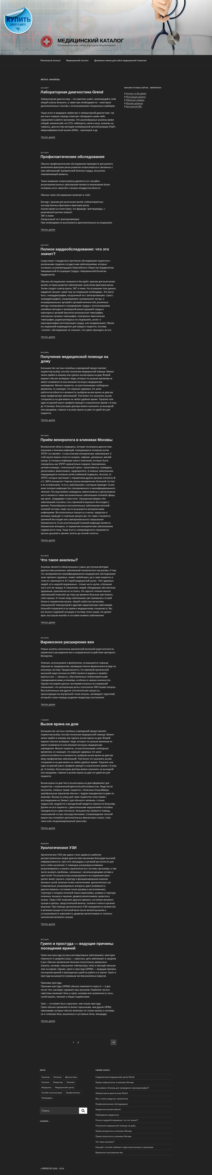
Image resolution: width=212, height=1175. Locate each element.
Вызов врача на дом (59, 723)
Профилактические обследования (72, 156)
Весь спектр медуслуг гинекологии (111, 1098)
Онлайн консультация (52, 1092)
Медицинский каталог (91, 40)
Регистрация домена (136, 96)
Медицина (46, 1087)
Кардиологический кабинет (108, 1109)
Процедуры (47, 1097)
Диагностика (71, 1076)
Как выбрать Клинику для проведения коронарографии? (122, 1087)
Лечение (70, 1082)
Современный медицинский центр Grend (114, 1076)
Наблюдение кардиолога (107, 1114)
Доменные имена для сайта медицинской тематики (120, 60)
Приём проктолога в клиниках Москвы (113, 1136)
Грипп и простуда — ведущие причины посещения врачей (77, 946)
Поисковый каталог (51, 60)
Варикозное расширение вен (67, 641)
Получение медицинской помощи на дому (74, 359)
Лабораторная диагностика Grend (72, 92)
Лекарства (58, 1082)
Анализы (46, 1076)
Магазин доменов (134, 103)
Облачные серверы (135, 99)
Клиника (45, 1082)
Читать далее (48, 137)
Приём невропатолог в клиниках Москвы (114, 1082)
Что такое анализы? (59, 559)
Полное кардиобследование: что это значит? (75, 251)
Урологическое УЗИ (59, 847)
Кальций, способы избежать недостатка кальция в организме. (124, 1147)
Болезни (57, 1076)
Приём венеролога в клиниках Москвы (76, 439)
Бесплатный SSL (134, 106)
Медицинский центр (64, 1087)
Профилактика (73, 1092)
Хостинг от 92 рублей (136, 93)
